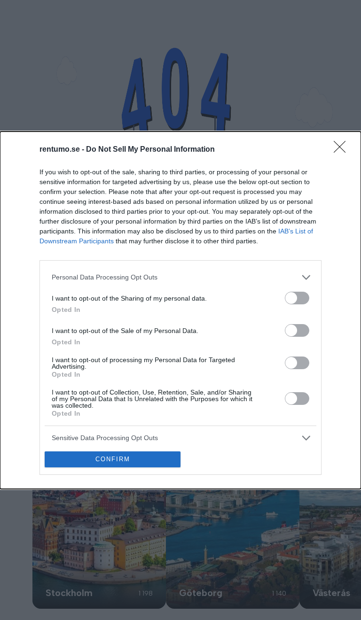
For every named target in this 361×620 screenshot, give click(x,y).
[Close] (343, 150)
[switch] (297, 298)
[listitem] (180, 277)
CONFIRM (112, 459)
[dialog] (180, 310)
